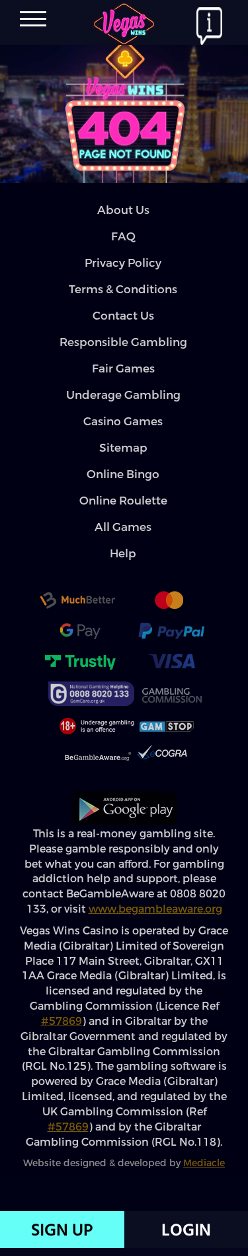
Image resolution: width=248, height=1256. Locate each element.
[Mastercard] (169, 602)
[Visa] (171, 663)
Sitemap (123, 448)
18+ (95, 726)
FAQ (123, 236)
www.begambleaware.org (155, 909)
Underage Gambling (123, 395)
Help (123, 553)
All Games (123, 527)
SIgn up (62, 1229)
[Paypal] (171, 633)
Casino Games (123, 421)
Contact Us (123, 316)
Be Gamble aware (98, 758)
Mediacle (204, 1163)
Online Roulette (123, 500)
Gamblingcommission (171, 695)
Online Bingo (123, 474)
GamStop (167, 726)
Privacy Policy (123, 263)
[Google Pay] (80, 633)
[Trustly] (80, 663)
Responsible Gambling (123, 342)
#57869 (61, 1021)
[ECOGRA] (162, 757)
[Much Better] (77, 602)
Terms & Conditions (123, 289)
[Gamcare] (91, 693)
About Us (123, 210)
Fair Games (123, 368)
